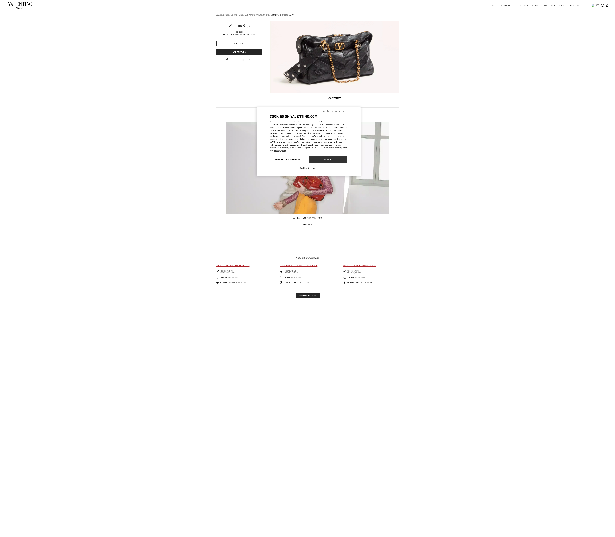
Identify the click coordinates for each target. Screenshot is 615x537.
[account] (602, 5)
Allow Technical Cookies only (288, 159)
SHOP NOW (309, 225)
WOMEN (535, 5)
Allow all (328, 159)
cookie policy (341, 147)
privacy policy (280, 150)
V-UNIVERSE (573, 5)
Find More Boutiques (307, 295)
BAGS (553, 5)
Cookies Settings (307, 168)
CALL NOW (239, 43)
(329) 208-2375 (233, 277)
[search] (592, 5)
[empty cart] (607, 5)
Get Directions (241, 60)
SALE (494, 5)
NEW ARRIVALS (507, 5)
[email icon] (597, 5)
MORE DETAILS (239, 52)
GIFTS (562, 5)
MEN (545, 5)
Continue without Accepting (335, 111)
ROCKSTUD (523, 5)
